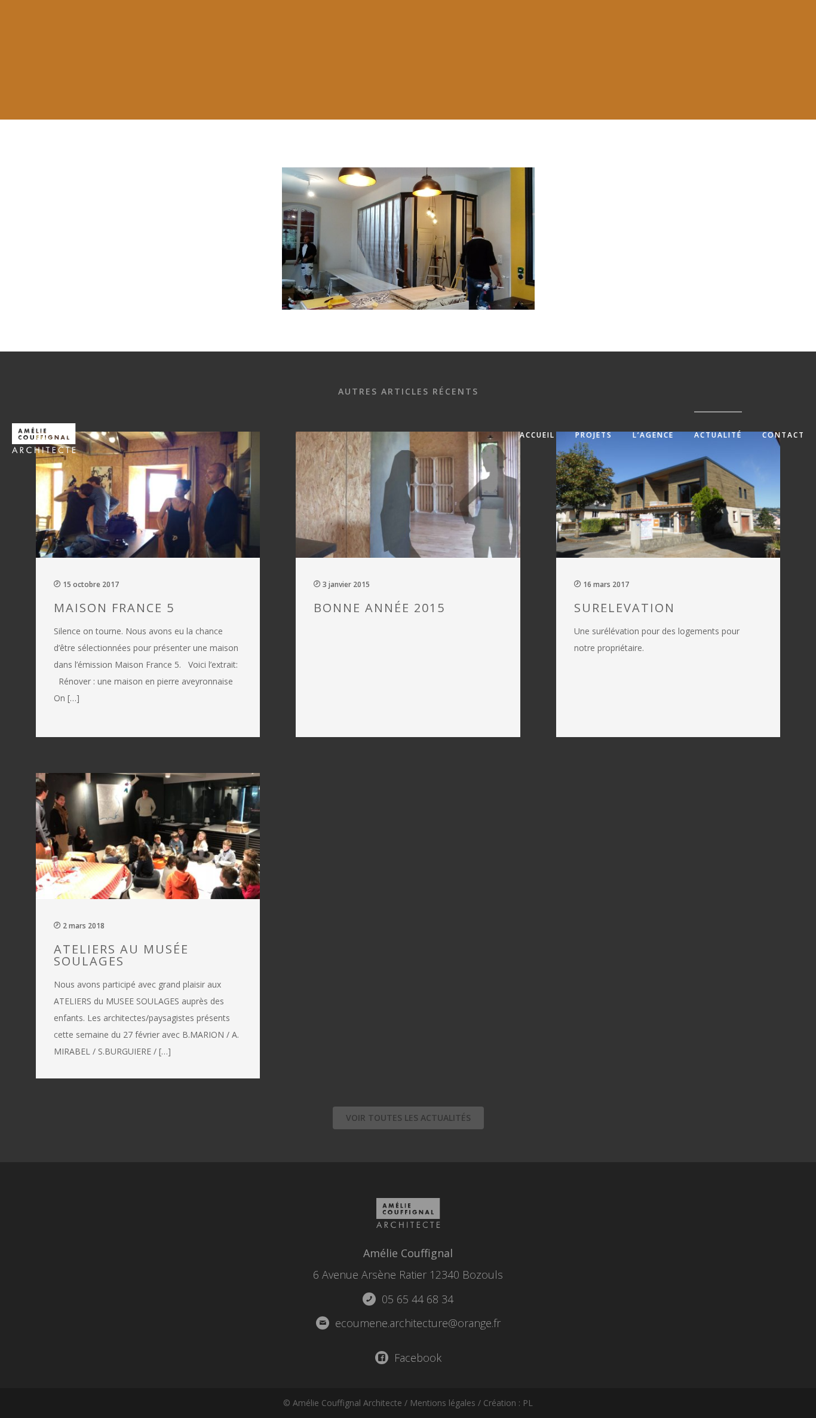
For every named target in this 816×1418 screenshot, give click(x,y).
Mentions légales (443, 1402)
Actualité (718, 435)
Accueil (537, 435)
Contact (783, 435)
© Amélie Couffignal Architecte (342, 1402)
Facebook (416, 1357)
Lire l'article (154, 582)
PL (528, 1402)
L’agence (653, 435)
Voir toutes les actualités (408, 1117)
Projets (593, 435)
